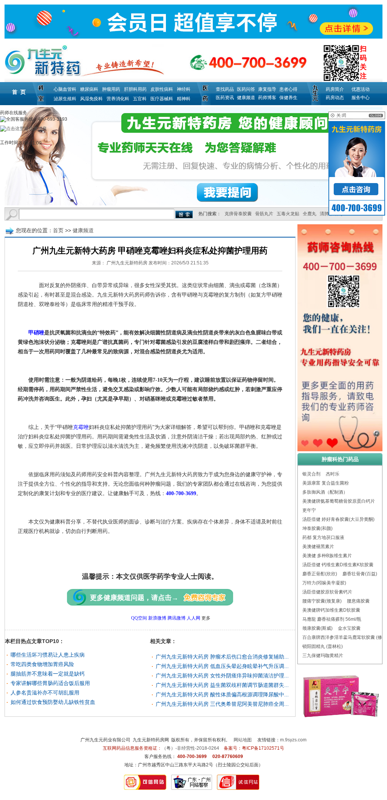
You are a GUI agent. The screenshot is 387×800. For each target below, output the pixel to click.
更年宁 (309, 510)
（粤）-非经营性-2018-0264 (190, 748)
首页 (58, 230)
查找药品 (225, 89)
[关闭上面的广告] (356, 117)
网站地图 (243, 740)
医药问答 (246, 89)
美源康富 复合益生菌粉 (325, 483)
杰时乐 (332, 474)
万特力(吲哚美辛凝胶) (324, 583)
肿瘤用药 (111, 89)
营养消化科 (118, 98)
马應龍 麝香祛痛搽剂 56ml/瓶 (331, 619)
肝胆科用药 (135, 89)
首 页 (19, 92)
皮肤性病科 (161, 89)
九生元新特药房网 (151, 740)
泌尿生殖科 (65, 98)
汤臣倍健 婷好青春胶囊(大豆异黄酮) (338, 519)
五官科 (140, 98)
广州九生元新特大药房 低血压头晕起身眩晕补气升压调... (222, 666)
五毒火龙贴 (288, 213)
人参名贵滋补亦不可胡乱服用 (45, 693)
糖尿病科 (89, 89)
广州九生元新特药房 (127, 263)
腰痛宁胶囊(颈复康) (322, 601)
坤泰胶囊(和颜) (317, 528)
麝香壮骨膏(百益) (359, 573)
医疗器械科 (161, 98)
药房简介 (335, 89)
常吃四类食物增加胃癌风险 (42, 664)
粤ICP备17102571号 (263, 748)
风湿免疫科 (91, 98)
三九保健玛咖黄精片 (322, 655)
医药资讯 (225, 97)
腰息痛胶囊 (358, 601)
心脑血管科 (65, 89)
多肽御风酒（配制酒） (325, 492)
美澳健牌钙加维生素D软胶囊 (331, 610)
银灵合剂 (311, 474)
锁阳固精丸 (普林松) (322, 646)
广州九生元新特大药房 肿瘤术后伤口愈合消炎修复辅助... (222, 657)
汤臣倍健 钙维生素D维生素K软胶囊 (337, 564)
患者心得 (288, 89)
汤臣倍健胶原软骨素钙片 (327, 592)
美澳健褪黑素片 (318, 546)
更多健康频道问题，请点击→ (134, 597)
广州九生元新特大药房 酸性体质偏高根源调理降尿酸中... (222, 694)
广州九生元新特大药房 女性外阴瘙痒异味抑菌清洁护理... (222, 676)
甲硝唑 (36, 333)
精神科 (183, 98)
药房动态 (335, 97)
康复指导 (267, 89)
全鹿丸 (309, 213)
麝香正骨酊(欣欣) (319, 573)
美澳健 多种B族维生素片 (327, 555)
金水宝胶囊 (349, 628)
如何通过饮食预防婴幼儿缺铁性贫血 (53, 702)
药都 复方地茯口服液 (323, 537)
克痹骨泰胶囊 (238, 213)
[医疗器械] (193, 156)
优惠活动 (360, 89)
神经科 (183, 89)
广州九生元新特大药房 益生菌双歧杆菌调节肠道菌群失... (222, 685)
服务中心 (360, 97)
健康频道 (246, 97)
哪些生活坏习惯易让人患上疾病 (48, 655)
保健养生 (288, 97)
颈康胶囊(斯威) (317, 628)
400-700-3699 (181, 493)
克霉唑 (81, 427)
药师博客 (267, 97)
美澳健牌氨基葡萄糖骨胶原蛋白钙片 (338, 501)
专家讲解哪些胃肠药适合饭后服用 (50, 683)
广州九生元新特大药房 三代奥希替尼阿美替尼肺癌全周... (222, 704)
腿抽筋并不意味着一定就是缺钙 (48, 674)
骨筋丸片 (264, 213)
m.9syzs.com (293, 740)
